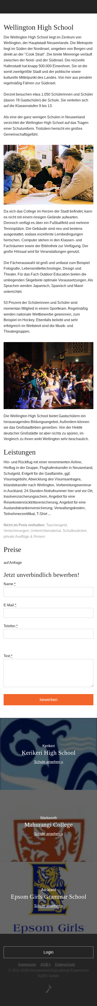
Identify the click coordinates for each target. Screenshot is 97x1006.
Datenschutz (65, 964)
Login (48, 952)
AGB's (45, 964)
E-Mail (10, 605)
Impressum (27, 964)
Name (10, 584)
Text (8, 656)
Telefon (11, 626)
